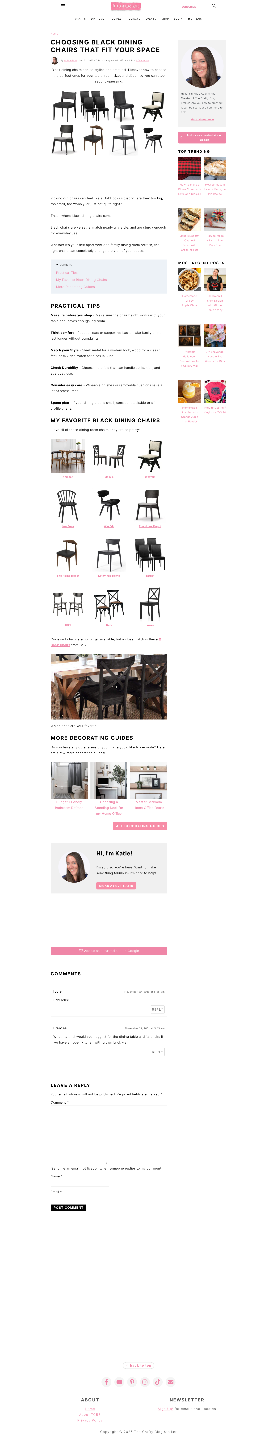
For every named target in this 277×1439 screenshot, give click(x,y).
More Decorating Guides (75, 287)
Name (57, 1176)
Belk (109, 625)
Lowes (150, 625)
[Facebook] (106, 1382)
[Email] (171, 1382)
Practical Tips (67, 273)
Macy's (109, 476)
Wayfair (150, 476)
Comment (60, 1102)
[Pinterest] (132, 1382)
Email (56, 1192)
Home (54, 33)
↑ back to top (138, 1365)
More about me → (202, 119)
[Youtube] (119, 1382)
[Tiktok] (158, 1382)
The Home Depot (150, 526)
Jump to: (66, 265)
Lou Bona (68, 526)
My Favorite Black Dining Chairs (81, 280)
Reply (157, 1009)
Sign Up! (165, 1409)
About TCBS (90, 1415)
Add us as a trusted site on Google (111, 951)
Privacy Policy (90, 1420)
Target (150, 575)
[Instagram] (145, 1382)
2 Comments (142, 60)
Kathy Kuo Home (109, 575)
